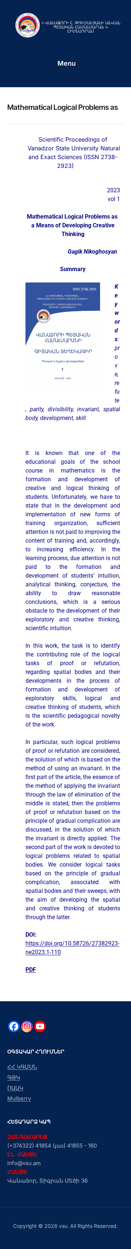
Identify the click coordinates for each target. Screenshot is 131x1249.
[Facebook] (14, 1026)
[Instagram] (27, 1026)
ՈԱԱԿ (15, 1087)
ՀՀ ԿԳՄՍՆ (22, 1066)
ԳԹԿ (13, 1077)
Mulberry (19, 1098)
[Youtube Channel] (40, 1026)
